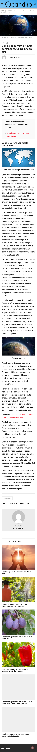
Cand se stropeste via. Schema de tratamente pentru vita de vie (14, 605)
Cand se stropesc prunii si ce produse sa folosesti (17, 638)
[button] (2, 4)
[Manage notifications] (32, 747)
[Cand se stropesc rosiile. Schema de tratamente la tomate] (18, 719)
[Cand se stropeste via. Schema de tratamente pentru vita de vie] (18, 589)
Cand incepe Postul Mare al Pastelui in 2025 (16, 573)
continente (7, 498)
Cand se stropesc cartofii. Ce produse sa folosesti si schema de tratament (17, 703)
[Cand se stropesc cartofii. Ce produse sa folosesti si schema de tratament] (18, 687)
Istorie (5, 43)
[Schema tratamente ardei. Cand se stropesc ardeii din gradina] (18, 654)
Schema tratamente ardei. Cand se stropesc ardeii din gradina (15, 670)
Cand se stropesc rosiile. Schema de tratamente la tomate (15, 735)
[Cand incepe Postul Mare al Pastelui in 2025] (18, 557)
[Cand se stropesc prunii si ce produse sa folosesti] (18, 622)
